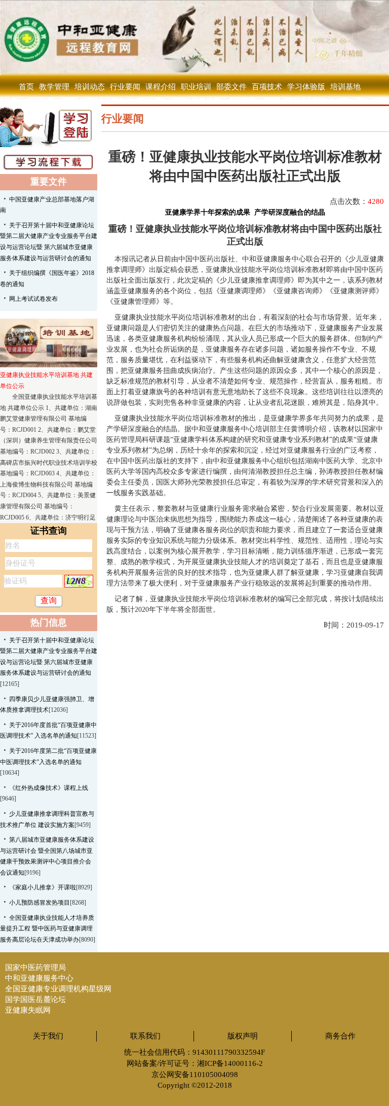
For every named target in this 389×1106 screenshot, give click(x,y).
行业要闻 (125, 87)
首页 (26, 87)
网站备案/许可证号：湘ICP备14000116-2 (195, 1063)
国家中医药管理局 (35, 967)
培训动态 (89, 87)
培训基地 (345, 87)
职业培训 (196, 87)
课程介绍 (160, 87)
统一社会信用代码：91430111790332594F (194, 1052)
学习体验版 (306, 87)
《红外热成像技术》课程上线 (48, 787)
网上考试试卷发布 (33, 298)
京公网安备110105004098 (194, 1074)
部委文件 (231, 87)
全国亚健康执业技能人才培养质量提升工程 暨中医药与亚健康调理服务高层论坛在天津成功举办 (47, 928)
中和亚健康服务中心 (39, 978)
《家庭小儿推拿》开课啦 (42, 887)
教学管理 (54, 87)
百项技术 (267, 87)
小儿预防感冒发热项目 (39, 902)
